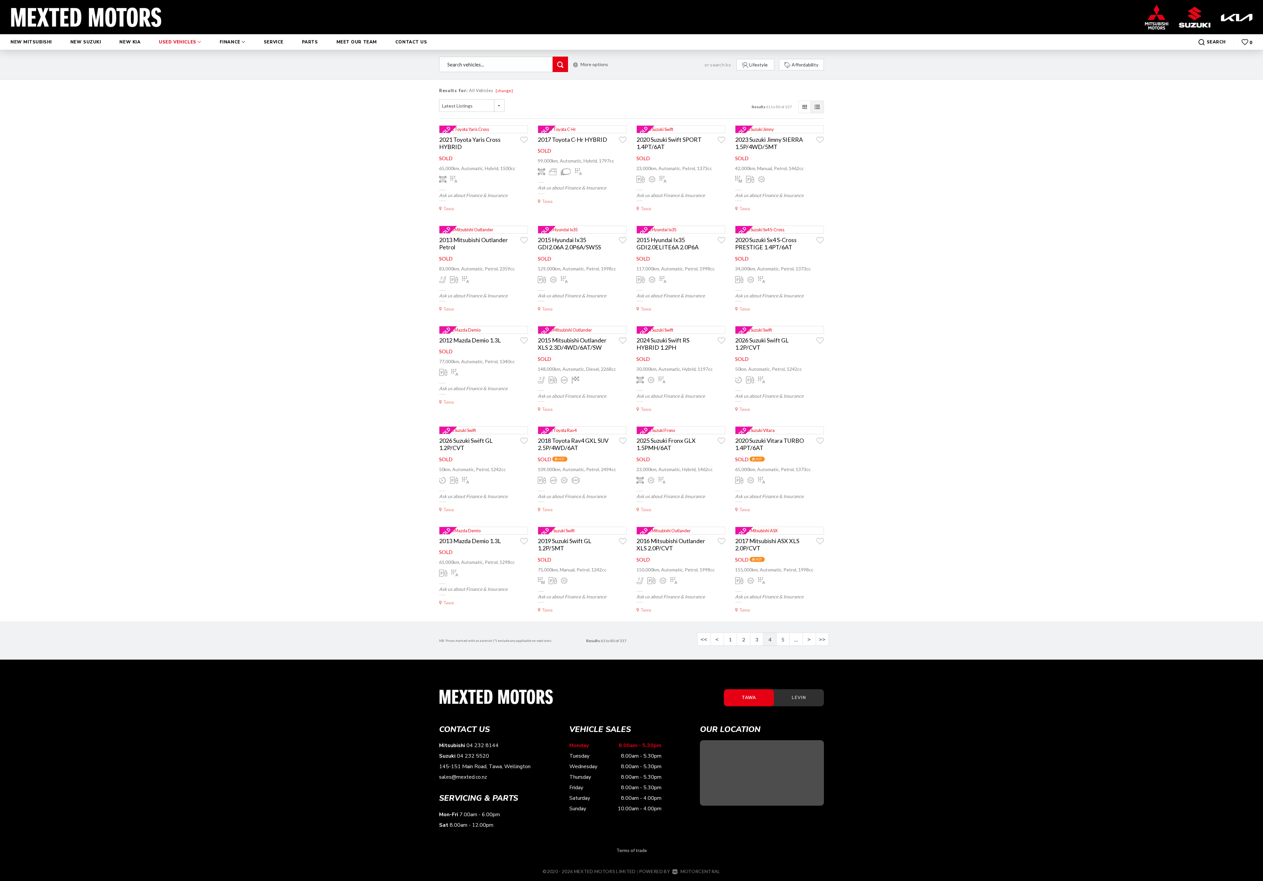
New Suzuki (85, 42)
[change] (504, 90)
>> (822, 639)
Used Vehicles (178, 42)
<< (704, 639)
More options (594, 64)
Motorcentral (700, 871)
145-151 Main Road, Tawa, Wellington (485, 766)
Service (274, 42)
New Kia (129, 42)
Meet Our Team (356, 42)
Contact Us (411, 42)
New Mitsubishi (31, 42)
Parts (310, 42)
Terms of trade (631, 850)
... (796, 639)
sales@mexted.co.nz (463, 777)
